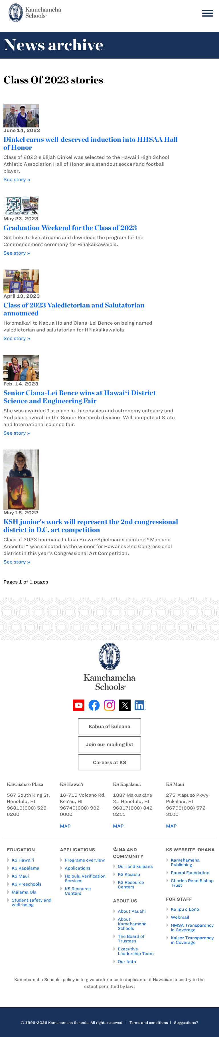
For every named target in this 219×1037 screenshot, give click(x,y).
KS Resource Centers (78, 891)
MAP (65, 826)
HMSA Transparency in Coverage (192, 927)
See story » (17, 179)
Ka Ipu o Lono (185, 909)
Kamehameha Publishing (185, 862)
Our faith (127, 961)
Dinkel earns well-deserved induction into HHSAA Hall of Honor (90, 143)
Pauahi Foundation (190, 872)
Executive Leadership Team (136, 951)
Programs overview (85, 860)
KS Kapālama (25, 868)
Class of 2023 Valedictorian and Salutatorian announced (74, 309)
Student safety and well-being (31, 902)
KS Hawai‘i (23, 860)
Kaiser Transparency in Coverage (192, 940)
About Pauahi (132, 911)
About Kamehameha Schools (132, 924)
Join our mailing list (109, 744)
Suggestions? (186, 1022)
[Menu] (206, 13)
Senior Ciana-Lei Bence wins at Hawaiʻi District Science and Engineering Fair (79, 397)
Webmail (180, 917)
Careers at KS (109, 762)
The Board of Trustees (131, 938)
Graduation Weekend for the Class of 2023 (70, 227)
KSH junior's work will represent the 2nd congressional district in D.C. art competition (90, 525)
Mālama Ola (24, 892)
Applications (77, 868)
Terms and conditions (148, 1022)
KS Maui (20, 876)
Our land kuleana (135, 866)
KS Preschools (26, 884)
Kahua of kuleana (109, 726)
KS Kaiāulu (129, 874)
